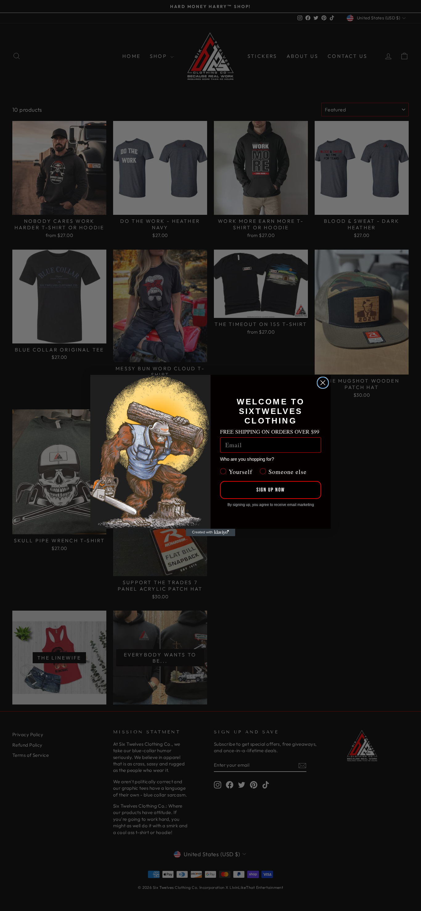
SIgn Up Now (270, 490)
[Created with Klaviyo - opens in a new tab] (210, 532)
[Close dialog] (322, 382)
